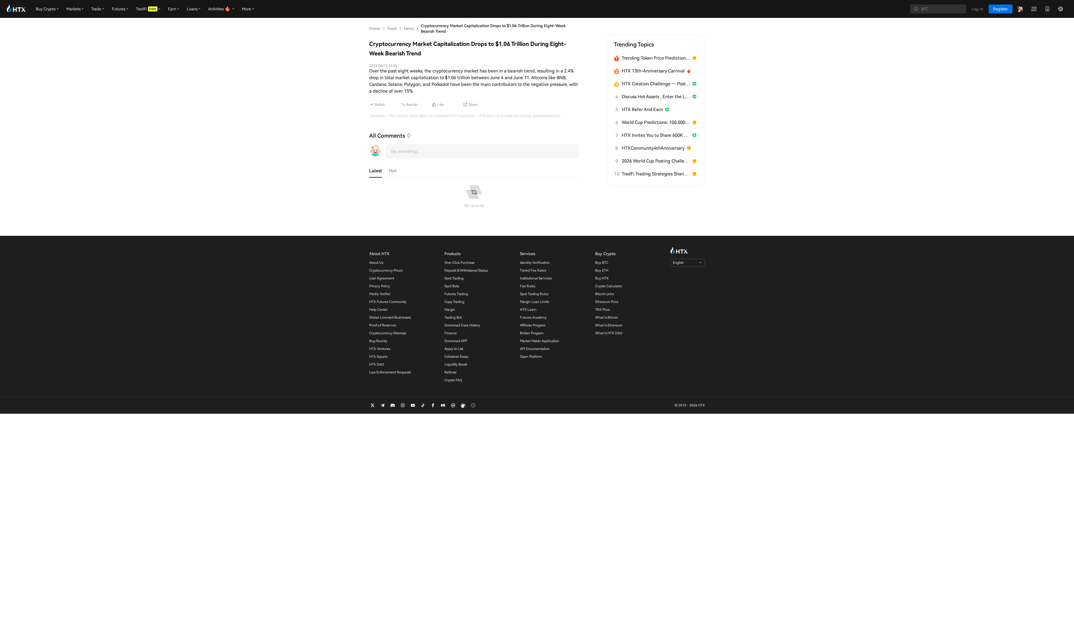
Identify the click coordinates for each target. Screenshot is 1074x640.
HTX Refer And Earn (642, 109)
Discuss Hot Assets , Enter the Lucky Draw (656, 96)
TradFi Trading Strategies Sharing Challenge (656, 174)
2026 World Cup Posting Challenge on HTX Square (656, 161)
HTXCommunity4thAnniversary (653, 148)
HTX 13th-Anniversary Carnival (653, 71)
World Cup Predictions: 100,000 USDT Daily (656, 122)
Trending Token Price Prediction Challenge (656, 58)
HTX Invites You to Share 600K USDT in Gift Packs (656, 135)
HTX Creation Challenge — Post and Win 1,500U (656, 83)
